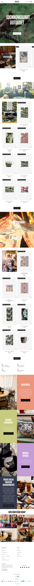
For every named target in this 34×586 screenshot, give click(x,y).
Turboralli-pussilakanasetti (24, 149)
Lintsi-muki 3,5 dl (24, 351)
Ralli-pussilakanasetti (24, 124)
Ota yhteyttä (4, 548)
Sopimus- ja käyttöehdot (6, 556)
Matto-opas (19, 550)
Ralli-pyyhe (9, 149)
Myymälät (18, 554)
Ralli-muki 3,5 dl (9, 175)
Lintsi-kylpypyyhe (24, 326)
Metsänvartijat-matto (23, 69)
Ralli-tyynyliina (24, 175)
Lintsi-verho (9, 326)
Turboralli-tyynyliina (24, 201)
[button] (2, 2)
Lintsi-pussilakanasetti (9, 351)
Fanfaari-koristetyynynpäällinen (9, 300)
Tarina (18, 548)
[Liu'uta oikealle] (33, 58)
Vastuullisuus (19, 552)
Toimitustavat (4, 552)
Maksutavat (3, 550)
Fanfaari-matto (24, 299)
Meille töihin (19, 556)
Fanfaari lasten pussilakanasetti (24, 273)
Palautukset (4, 554)
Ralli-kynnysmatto (9, 201)
